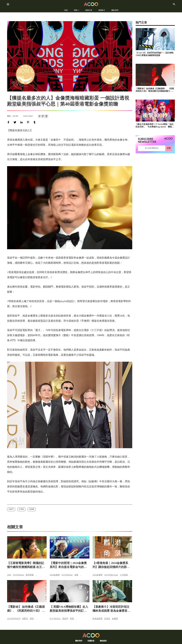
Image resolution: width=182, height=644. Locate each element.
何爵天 (25, 619)
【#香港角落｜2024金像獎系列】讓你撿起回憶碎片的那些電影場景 (111, 565)
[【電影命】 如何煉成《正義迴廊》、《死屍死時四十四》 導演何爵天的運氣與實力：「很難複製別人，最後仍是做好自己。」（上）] (27, 591)
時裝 (72, 619)
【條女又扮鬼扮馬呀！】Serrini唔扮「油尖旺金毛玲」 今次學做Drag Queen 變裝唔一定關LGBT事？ (155, 125)
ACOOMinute (18, 575)
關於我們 (78, 641)
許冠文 (107, 619)
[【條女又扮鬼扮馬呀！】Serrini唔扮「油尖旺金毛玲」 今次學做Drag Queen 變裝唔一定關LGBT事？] (155, 111)
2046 (9, 575)
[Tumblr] (35, 122)
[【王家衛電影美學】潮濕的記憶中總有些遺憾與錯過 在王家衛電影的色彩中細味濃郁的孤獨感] (27, 547)
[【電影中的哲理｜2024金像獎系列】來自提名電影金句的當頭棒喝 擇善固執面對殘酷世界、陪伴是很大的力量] (69, 547)
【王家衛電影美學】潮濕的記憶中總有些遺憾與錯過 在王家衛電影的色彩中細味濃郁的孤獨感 (26, 565)
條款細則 (103, 641)
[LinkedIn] (22, 122)
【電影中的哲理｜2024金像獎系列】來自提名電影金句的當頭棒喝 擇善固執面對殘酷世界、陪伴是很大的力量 (68, 565)
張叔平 (11, 509)
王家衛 (22, 509)
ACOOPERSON (13, 619)
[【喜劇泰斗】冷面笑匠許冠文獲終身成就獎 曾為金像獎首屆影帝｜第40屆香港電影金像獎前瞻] (112, 591)
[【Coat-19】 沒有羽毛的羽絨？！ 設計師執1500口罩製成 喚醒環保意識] (155, 39)
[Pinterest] (28, 122)
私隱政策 (91, 641)
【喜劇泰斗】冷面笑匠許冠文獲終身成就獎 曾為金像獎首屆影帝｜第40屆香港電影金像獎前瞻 (111, 609)
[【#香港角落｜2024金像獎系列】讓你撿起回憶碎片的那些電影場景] (112, 547)
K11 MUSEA (55, 619)
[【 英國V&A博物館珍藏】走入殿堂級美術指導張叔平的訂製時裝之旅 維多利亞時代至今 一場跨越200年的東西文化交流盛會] (69, 591)
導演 (32, 619)
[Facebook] (9, 122)
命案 (76, 575)
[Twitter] (15, 122)
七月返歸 (124, 575)
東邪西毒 (30, 575)
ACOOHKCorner (111, 575)
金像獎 (32, 509)
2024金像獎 (55, 575)
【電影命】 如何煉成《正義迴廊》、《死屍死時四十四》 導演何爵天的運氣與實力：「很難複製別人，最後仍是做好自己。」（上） (26, 609)
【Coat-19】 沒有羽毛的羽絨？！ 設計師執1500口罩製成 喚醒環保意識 (154, 54)
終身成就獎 (98, 619)
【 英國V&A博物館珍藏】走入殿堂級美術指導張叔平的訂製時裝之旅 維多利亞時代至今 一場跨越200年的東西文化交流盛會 (69, 609)
